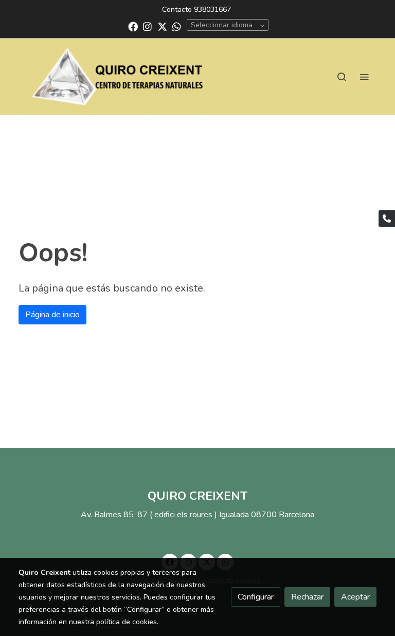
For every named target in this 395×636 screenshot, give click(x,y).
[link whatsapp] (176, 26)
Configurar (256, 597)
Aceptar (355, 597)
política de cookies (126, 622)
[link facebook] (133, 26)
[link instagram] (147, 26)
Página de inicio (52, 314)
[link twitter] (162, 26)
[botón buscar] (341, 76)
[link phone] (387, 218)
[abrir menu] (364, 76)
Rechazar (307, 597)
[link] (113, 77)
